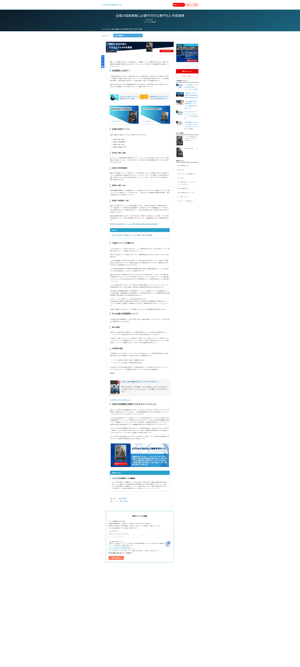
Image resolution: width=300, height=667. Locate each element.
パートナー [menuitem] (162, 5)
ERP (116, 418)
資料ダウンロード (179, 5)
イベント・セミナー (187, 76)
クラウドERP (126, 414)
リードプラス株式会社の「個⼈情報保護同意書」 (120, 547)
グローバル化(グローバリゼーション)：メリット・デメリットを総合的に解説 (191, 115)
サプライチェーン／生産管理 (186, 174)
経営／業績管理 (115, 29)
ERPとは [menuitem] (131, 5)
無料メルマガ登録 (192, 5)
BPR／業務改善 (183, 188)
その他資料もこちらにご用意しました (120, 400)
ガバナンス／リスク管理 (185, 201)
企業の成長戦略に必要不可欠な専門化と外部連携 (131, 29)
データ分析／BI (183, 197)
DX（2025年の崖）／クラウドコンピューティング (187, 183)
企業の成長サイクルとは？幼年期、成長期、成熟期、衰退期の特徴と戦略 (136, 224)
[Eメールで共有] (103, 66)
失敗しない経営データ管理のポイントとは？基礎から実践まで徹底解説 (132, 235)
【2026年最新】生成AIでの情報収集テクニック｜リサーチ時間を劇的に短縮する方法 (191, 105)
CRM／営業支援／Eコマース (186, 192)
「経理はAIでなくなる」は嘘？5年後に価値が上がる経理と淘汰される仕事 (191, 95)
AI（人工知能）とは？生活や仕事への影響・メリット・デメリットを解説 (191, 87)
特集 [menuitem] (155, 5)
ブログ (108, 29)
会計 (180, 169)
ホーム (103, 29)
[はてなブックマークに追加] (103, 63)
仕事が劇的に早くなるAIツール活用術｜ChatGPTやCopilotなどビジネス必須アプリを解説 (191, 125)
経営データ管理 (123, 501)
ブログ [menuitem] (150, 5)
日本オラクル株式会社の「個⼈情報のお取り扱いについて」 (122, 549)
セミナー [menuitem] (143, 5)
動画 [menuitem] (137, 5)
